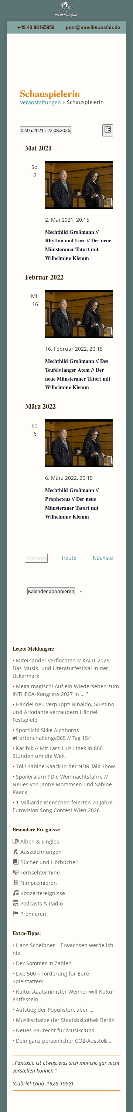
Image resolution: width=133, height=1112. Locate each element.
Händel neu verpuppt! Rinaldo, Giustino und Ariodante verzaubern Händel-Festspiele (63, 712)
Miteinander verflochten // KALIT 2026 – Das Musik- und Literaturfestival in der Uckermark (63, 668)
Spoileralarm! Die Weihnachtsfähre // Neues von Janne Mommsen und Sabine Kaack (62, 784)
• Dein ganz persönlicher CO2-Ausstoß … (63, 1040)
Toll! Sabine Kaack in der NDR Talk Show (65, 766)
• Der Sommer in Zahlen (42, 963)
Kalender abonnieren (51, 591)
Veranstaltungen (40, 102)
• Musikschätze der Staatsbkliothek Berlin (64, 1019)
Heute (69, 557)
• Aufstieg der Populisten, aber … (53, 1009)
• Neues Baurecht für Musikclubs (53, 1030)
